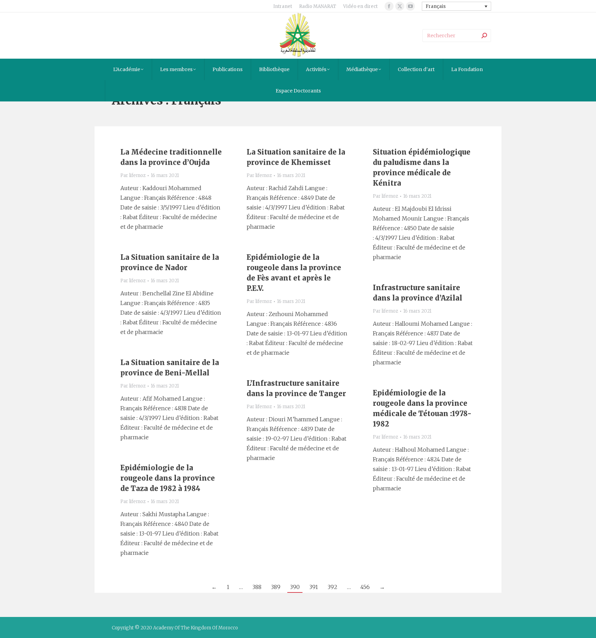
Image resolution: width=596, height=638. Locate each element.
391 (313, 586)
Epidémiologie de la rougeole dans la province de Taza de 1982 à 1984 (167, 478)
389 (275, 586)
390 (295, 586)
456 (365, 586)
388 (256, 586)
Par (133, 175)
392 (332, 586)
